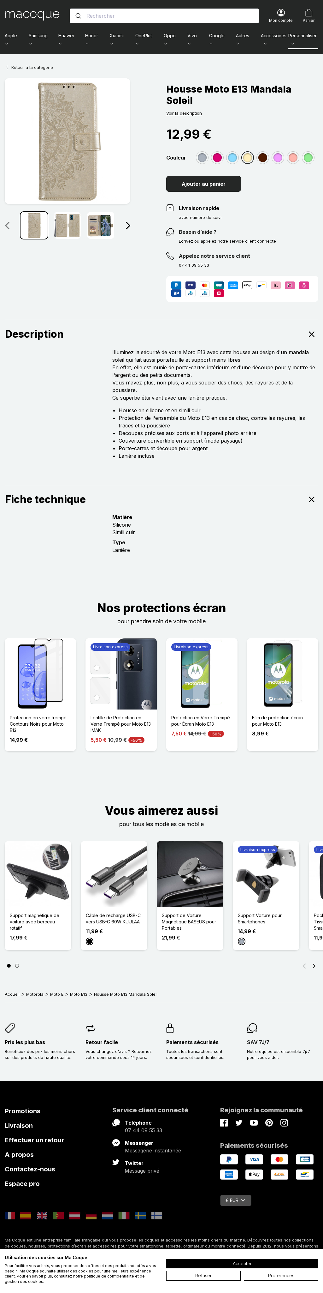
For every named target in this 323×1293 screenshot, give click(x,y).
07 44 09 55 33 (143, 1130)
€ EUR (232, 1200)
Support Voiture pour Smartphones (260, 918)
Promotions (22, 1111)
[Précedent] (7, 225)
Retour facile (101, 1042)
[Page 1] (9, 966)
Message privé (142, 1171)
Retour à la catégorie (32, 67)
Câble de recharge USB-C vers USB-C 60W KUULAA (113, 918)
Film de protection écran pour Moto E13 (277, 721)
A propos (19, 1154)
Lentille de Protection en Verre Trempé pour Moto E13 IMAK (121, 724)
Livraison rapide (199, 208)
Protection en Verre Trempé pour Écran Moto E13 (200, 721)
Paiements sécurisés (192, 1042)
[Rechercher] (78, 16)
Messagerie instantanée (153, 1150)
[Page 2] (17, 966)
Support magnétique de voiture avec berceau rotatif (34, 922)
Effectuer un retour (34, 1140)
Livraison (19, 1125)
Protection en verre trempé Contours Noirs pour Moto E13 (38, 724)
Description (34, 334)
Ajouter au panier (204, 184)
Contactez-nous (30, 1169)
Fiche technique (45, 499)
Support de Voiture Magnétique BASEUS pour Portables (189, 922)
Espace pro (22, 1183)
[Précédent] (304, 965)
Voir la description (184, 113)
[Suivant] (128, 225)
